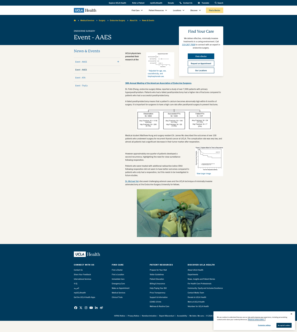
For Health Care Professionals (199, 283)
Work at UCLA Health (196, 301)
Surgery (102, 20)
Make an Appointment (120, 288)
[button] (118, 3)
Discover (194, 10)
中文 (76, 283)
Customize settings (264, 325)
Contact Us (187, 3)
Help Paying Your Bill (158, 288)
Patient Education (157, 279)
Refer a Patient (138, 3)
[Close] (291, 313)
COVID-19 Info (155, 301)
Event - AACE (81, 61)
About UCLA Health (195, 270)
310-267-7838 (188, 44)
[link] (76, 308)
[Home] (75, 20)
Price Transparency (157, 292)
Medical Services (87, 20)
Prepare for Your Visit (158, 270)
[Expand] (118, 62)
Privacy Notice (133, 315)
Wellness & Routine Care (159, 306)
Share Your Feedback (82, 274)
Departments (193, 274)
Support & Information (159, 297)
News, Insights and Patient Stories (201, 279)
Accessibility (182, 315)
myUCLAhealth (156, 3)
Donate (171, 3)
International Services (82, 279)
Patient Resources (156, 10)
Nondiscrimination (149, 315)
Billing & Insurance (157, 283)
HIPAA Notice (119, 315)
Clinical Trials (117, 297)
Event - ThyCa (81, 85)
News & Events (148, 20)
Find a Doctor (214, 10)
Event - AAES (81, 69)
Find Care (135, 10)
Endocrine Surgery (117, 20)
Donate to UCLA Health (197, 297)
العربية (76, 288)
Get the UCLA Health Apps (84, 297)
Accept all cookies (284, 325)
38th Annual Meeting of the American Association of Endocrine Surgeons (158, 83)
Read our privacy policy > (256, 319)
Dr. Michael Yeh (132, 181)
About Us (133, 20)
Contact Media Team (196, 292)
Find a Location (118, 274)
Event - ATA (80, 77)
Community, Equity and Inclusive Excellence (205, 288)
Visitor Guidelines (157, 274)
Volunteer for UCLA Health (198, 306)
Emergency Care (118, 283)
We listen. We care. (196, 315)
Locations (177, 10)
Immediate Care (118, 279)
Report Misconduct (166, 315)
